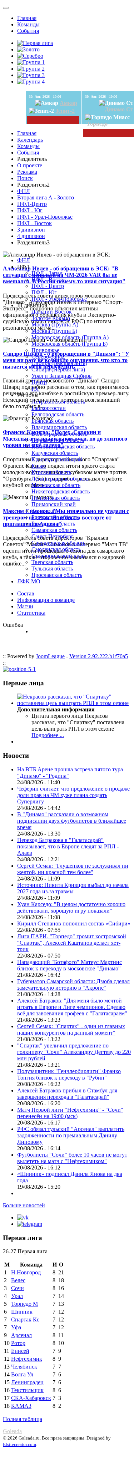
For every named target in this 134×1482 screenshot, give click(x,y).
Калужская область (54, 453)
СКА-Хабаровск (31, 1398)
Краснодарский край (56, 459)
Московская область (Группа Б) (69, 344)
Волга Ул (22, 1374)
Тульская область (52, 568)
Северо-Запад (48, 357)
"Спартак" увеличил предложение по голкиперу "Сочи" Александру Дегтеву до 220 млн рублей (74, 1051)
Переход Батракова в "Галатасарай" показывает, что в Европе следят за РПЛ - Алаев (68, 846)
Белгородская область (57, 414)
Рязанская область (53, 524)
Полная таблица (22, 1419)
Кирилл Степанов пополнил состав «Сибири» (73, 923)
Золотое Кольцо (50, 318)
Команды (28, 24)
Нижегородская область (60, 491)
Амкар (68, 103)
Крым (38, 466)
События (28, 31)
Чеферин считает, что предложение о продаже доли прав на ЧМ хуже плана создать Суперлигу (73, 795)
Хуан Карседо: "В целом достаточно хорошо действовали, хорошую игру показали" (71, 907)
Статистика (31, 613)
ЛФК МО (28, 581)
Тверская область (52, 562)
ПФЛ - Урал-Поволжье (45, 217)
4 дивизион (31, 236)
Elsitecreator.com (19, 1444)
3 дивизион (31, 230)
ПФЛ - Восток (34, 223)
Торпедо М (24, 1304)
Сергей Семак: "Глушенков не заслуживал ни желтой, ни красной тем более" (72, 869)
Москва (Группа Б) (54, 331)
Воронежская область (57, 440)
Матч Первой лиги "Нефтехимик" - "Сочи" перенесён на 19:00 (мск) (70, 1113)
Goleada (12, 1431)
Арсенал (21, 1335)
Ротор (18, 1343)
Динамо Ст (119, 109)
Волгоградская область (59, 434)
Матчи (25, 606)
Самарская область (54, 530)
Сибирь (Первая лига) (58, 369)
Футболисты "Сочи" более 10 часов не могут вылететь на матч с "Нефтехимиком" (72, 1158)
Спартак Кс (25, 1319)
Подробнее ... (47, 735)
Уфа (16, 1327)
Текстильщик (27, 1390)
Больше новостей (24, 1205)
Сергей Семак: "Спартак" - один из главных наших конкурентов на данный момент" (71, 1029)
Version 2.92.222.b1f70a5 (98, 656)
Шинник (22, 1312)
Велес (18, 1280)
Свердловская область (58, 543)
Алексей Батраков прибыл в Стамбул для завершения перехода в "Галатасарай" (67, 1093)
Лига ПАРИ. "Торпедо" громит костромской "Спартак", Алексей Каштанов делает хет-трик (71, 942)
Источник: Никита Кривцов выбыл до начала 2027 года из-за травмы (73, 888)
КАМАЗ (21, 1406)
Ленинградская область (60, 479)
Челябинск (24, 1367)
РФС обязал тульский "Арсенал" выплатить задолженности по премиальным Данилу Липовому (70, 1135)
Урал (17, 1296)
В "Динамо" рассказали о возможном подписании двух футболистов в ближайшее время (71, 820)
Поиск (25, 178)
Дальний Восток (51, 312)
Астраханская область (58, 402)
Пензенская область (55, 498)
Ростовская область (55, 517)
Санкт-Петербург (52, 536)
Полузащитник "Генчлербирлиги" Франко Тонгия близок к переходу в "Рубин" (69, 1074)
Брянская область (52, 421)
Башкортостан (48, 408)
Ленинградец (27, 1382)
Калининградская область (63, 446)
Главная (26, 18)
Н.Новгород (26, 1272)
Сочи (17, 1288)
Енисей (20, 1351)
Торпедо (97, 124)
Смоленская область (56, 549)
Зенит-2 (65, 111)
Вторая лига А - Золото (45, 197)
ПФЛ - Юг (30, 210)
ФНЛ (23, 191)
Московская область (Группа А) (70, 337)
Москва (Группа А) (54, 324)
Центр (39, 382)
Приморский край (53, 504)
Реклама (27, 172)
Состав (25, 593)
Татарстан (43, 511)
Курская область (51, 472)
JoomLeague (50, 656)
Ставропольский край (58, 556)
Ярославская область (56, 575)
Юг (35, 389)
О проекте (29, 165)
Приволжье (45, 350)
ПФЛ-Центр (32, 204)
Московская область (55, 485)
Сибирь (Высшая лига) (59, 363)
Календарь (30, 140)
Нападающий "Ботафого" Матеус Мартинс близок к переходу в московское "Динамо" (69, 965)
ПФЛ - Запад (47, 273)
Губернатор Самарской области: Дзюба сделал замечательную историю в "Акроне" (73, 984)
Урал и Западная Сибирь (61, 376)
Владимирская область (59, 427)
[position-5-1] (19, 669)
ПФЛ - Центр (47, 286)
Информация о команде (46, 600)
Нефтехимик (26, 1359)
